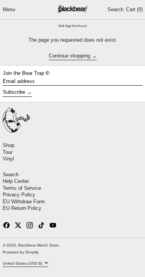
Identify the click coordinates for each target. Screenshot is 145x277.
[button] (115, 9)
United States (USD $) (23, 263)
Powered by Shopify (21, 252)
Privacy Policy (19, 195)
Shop (8, 145)
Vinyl (8, 159)
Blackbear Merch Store (38, 245)
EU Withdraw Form (24, 201)
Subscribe (14, 92)
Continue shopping (69, 56)
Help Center (16, 181)
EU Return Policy (22, 208)
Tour (7, 152)
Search (11, 174)
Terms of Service (22, 188)
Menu (9, 9)
